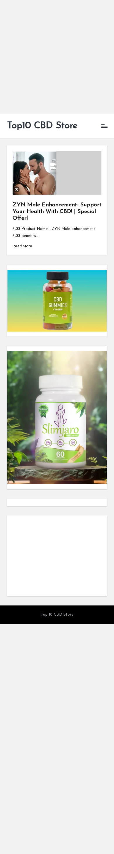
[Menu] (104, 126)
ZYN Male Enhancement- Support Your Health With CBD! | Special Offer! (57, 211)
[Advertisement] (57, 57)
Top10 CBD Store (42, 126)
